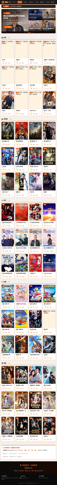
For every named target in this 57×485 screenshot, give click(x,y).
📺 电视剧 (31, 2)
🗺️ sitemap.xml (13, 453)
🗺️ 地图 (52, 2)
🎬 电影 (25, 2)
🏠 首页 (19, 2)
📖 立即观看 (8, 27)
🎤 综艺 (36, 2)
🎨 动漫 (42, 2)
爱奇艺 (40, 477)
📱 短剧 (47, 2)
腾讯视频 (46, 477)
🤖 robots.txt (6, 453)
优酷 (43, 477)
